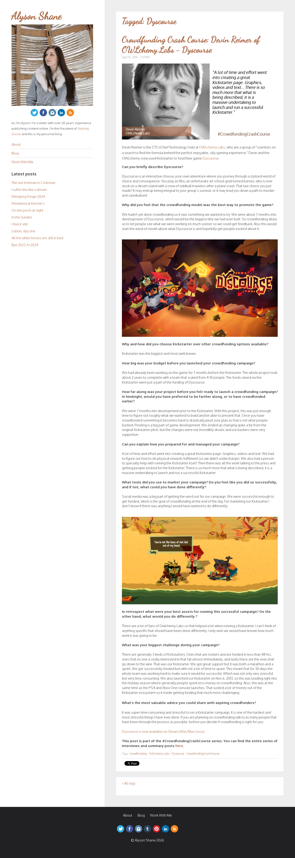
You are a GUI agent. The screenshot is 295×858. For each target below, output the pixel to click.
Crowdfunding (138, 753)
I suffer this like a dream (29, 189)
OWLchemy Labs (212, 147)
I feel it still (20, 224)
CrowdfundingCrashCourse (202, 753)
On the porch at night (27, 210)
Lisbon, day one (23, 231)
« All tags (129, 783)
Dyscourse (211, 158)
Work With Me (22, 162)
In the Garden (22, 217)
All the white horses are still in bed (37, 238)
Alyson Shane (37, 16)
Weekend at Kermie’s (28, 203)
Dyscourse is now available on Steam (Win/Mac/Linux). (163, 731)
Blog (15, 153)
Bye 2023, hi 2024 (25, 245)
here (179, 746)
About (16, 144)
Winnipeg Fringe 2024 (28, 196)
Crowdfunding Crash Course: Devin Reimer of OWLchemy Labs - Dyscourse (191, 44)
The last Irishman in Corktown (33, 182)
